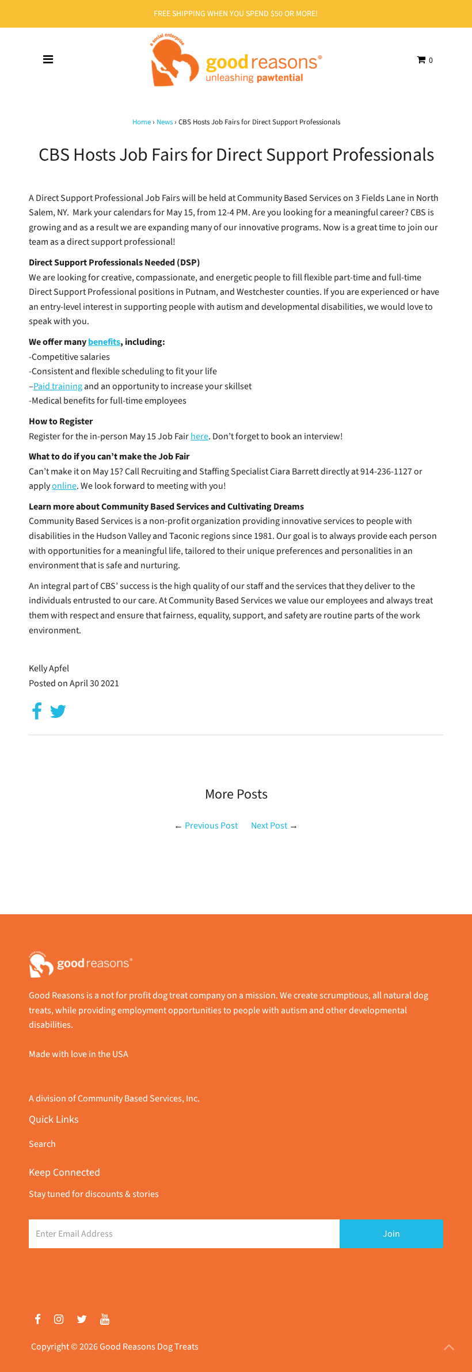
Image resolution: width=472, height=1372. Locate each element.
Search (42, 1144)
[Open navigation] (48, 59)
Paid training (57, 386)
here (199, 436)
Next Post (269, 825)
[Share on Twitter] (58, 715)
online (64, 486)
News (165, 122)
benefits (104, 342)
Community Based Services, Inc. (139, 1098)
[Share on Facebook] (37, 715)
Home (141, 122)
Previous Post (211, 825)
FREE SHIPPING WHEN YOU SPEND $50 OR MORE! (236, 14)
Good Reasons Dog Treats (149, 1346)
